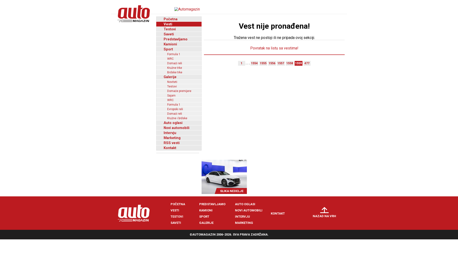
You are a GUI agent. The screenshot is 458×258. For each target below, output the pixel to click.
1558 (289, 63)
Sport (168, 49)
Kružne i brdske (177, 118)
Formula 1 (173, 54)
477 (306, 63)
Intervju (170, 133)
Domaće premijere (179, 91)
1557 (280, 63)
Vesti (168, 24)
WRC (170, 58)
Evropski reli (175, 109)
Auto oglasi (173, 123)
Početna (170, 19)
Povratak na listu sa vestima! (274, 48)
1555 (263, 63)
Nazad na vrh (324, 216)
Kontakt (170, 148)
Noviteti (172, 82)
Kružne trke (174, 68)
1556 (272, 63)
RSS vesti (172, 143)
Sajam (171, 95)
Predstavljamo (175, 39)
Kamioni (170, 44)
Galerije (170, 77)
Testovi (170, 29)
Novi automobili (176, 128)
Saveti (169, 34)
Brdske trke (174, 72)
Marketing (172, 138)
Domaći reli (174, 63)
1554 (254, 63)
